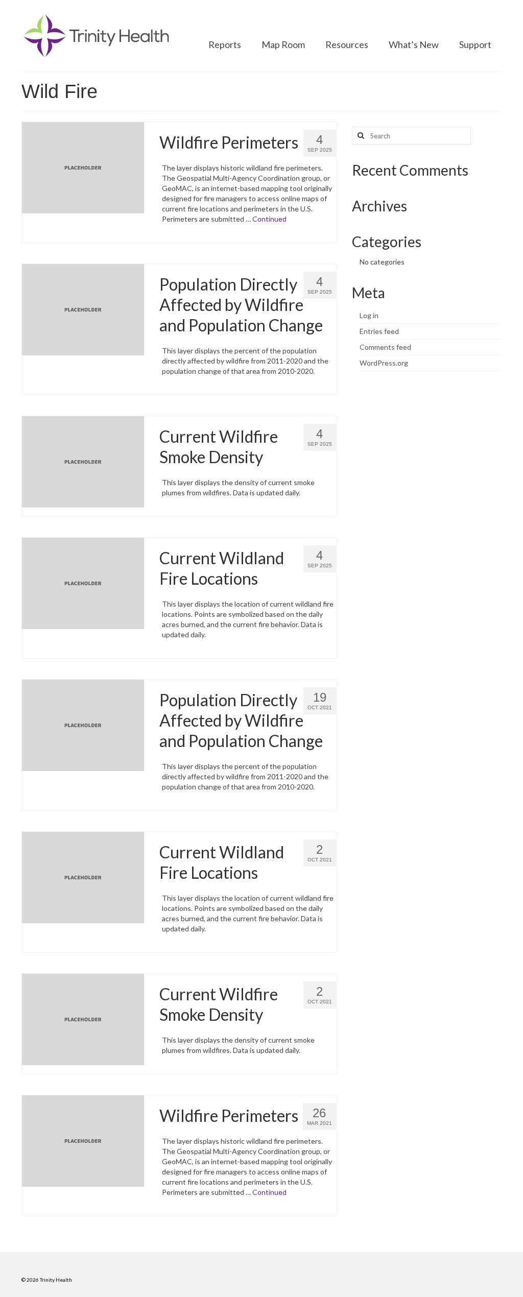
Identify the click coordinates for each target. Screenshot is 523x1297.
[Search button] (359, 136)
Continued (269, 218)
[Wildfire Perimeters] (83, 166)
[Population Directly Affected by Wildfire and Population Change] (83, 308)
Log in (369, 315)
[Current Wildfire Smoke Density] (83, 461)
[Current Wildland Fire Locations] (83, 582)
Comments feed (385, 347)
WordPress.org (384, 362)
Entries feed (379, 331)
